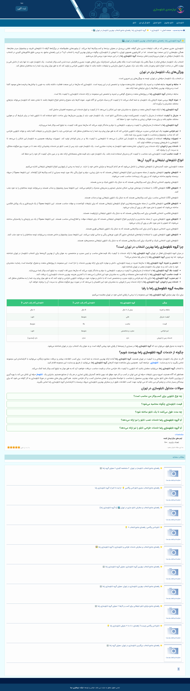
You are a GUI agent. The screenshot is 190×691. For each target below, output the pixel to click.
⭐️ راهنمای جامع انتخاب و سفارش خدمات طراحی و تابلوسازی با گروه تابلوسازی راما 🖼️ (129, 547)
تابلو (134, 22)
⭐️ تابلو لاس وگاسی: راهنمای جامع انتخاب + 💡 (143, 527)
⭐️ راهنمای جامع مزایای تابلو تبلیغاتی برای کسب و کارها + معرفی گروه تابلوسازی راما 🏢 (128, 606)
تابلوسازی (180, 22)
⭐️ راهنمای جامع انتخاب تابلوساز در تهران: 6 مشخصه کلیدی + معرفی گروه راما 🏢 (131, 468)
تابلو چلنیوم (168, 22)
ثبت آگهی (21, 8)
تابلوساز (39, 374)
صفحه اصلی (166, 30)
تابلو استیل (157, 22)
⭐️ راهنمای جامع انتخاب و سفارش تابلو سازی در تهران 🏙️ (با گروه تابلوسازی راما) (131, 507)
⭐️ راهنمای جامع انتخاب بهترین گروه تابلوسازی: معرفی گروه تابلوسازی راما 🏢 (132, 566)
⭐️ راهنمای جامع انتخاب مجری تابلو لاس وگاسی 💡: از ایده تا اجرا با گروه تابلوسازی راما (128, 487)
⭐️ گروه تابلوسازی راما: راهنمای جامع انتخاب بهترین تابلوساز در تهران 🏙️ (120, 30)
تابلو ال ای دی (144, 22)
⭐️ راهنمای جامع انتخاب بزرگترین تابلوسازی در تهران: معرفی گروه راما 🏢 (134, 645)
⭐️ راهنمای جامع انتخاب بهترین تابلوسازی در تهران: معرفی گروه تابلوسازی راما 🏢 (131, 586)
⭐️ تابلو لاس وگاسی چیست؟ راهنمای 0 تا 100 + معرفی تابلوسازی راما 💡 (134, 625)
